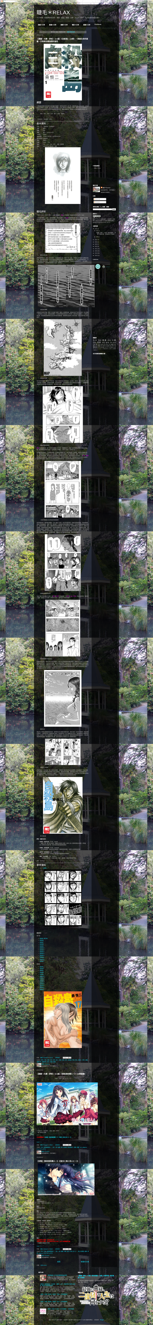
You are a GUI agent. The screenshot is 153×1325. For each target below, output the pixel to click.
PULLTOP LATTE (41, 1149)
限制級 (69, 1060)
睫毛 (103, 219)
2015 (107, 344)
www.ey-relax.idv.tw (105, 222)
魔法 (94, 346)
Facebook (98, 24)
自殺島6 (42, 940)
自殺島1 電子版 (43, 938)
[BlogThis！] (65, 1058)
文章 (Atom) (43, 1265)
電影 (112, 344)
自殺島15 (42, 957)
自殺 (60, 1060)
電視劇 (114, 348)
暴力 (48, 1061)
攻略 (65, 1251)
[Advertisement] (106, 41)
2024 (96, 242)
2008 (42, 1060)
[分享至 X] (67, 1058)
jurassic (99, 348)
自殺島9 (42, 946)
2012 (42, 1147)
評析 (83, 1060)
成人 (57, 1060)
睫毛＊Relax (97, 168)
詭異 (110, 348)
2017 (113, 346)
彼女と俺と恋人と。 (72, 1251)
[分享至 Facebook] (69, 1058)
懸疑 (51, 1061)
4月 (97, 237)
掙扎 (76, 1060)
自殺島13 (42, 953)
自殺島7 (42, 942)
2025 (96, 239)
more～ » (39, 1142)
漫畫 (86, 1060)
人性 (45, 1060)
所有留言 (97, 202)
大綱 (48, 1060)
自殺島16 (42, 959)
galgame (84, 1147)
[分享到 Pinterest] (70, 1058)
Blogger (102, 1319)
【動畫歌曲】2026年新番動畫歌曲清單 (57, 1275)
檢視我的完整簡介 (105, 192)
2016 (102, 344)
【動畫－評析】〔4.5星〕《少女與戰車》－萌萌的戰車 (60, 1309)
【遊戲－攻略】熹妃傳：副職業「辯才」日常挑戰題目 (53, 1301)
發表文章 (97, 199)
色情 (63, 1060)
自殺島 (44, 868)
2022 (96, 246)
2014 (114, 342)
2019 (96, 253)
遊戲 (75, 1147)
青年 (66, 1060)
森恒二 (80, 1060)
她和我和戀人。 (48, 1147)
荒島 (73, 1060)
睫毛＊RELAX (53, 12)
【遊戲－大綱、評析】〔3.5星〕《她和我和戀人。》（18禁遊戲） (61, 1074)
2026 (96, 228)
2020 (96, 251)
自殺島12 (42, 951)
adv (81, 1147)
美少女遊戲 (64, 1147)
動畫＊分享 (52, 25)
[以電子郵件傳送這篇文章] (64, 1058)
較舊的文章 (85, 1262)
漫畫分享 (39, 1061)
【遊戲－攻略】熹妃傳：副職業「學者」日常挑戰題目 (53, 1294)
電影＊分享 (75, 25)
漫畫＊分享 (41, 25)
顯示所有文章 (71, 32)
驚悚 (54, 1061)
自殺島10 (42, 948)
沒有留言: (58, 1057)
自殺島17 (42, 961)
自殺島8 (42, 944)
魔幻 (95, 350)
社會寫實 (102, 347)
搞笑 (108, 346)
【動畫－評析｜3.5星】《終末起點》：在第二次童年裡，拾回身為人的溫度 (106, 233)
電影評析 (95, 347)
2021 (96, 248)
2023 (96, 244)
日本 (51, 1060)
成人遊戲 (58, 1147)
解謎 (112, 347)
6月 (97, 230)
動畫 (104, 340)
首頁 (58, 1262)
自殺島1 (42, 966)
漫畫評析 (44, 1061)
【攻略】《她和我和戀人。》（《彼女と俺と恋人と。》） (58, 1137)
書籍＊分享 (64, 25)
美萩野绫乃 (70, 1147)
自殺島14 (42, 955)
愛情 (107, 342)
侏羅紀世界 (105, 348)
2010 (96, 348)
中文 (107, 347)
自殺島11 (42, 950)
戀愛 (78, 1147)
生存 (54, 1060)
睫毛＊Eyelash (106, 187)
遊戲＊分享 (86, 25)
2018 (96, 255)
